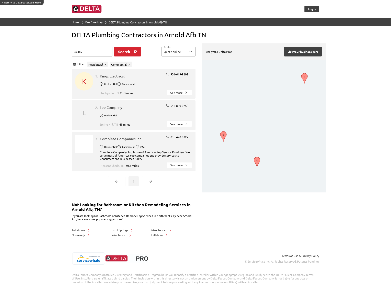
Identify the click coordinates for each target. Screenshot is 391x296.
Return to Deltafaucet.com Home (22, 2)
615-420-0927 (179, 137)
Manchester (159, 230)
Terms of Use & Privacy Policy (300, 255)
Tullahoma (79, 230)
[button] (178, 51)
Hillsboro (157, 235)
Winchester (119, 235)
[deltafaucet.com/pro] (126, 258)
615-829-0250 (179, 105)
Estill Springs (120, 230)
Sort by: (167, 47)
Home (75, 22)
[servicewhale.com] (88, 258)
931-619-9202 (179, 74)
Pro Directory (94, 22)
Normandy (79, 235)
